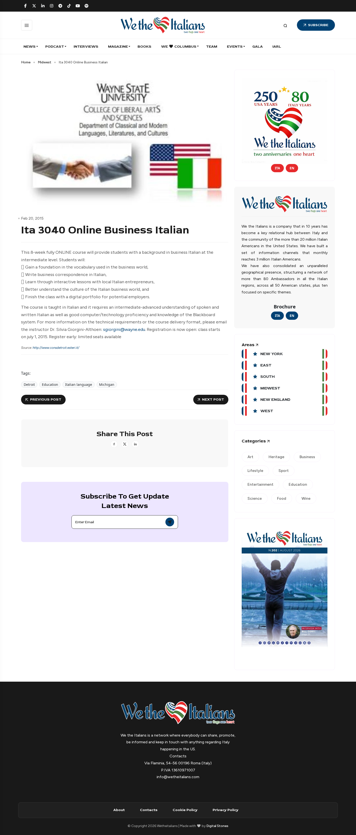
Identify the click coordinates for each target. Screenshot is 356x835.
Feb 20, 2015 (32, 218)
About (119, 810)
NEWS (29, 46)
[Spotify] (86, 6)
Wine (306, 498)
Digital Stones (217, 826)
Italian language (78, 384)
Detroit (29, 384)
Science (255, 498)
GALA (257, 46)
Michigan (106, 384)
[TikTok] (69, 6)
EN (292, 168)
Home (26, 62)
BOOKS (144, 46)
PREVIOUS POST (45, 399)
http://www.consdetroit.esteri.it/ (56, 348)
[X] (34, 6)
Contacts (148, 810)
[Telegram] (60, 6)
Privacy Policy (225, 810)
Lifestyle (255, 470)
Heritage (276, 457)
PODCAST (54, 46)
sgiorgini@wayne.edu (124, 329)
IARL (276, 46)
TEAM (211, 46)
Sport (284, 470)
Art (250, 457)
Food (281, 498)
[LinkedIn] (43, 6)
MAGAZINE (118, 46)
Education (50, 384)
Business (307, 457)
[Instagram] (51, 6)
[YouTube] (77, 6)
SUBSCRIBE (318, 25)
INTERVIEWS (86, 46)
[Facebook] (25, 6)
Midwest (44, 62)
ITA (277, 168)
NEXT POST (213, 399)
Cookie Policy (185, 810)
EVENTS (235, 46)
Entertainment (260, 484)
